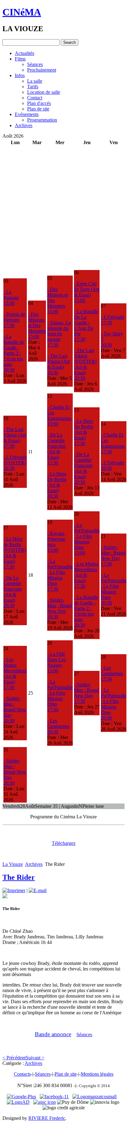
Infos (20, 75)
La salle (34, 81)
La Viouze (12, 864)
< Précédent (14, 1057)
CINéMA (21, 12)
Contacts (22, 1074)
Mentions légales (97, 1074)
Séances (35, 64)
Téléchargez (64, 843)
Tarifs (32, 86)
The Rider (18, 877)
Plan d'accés (39, 103)
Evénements (27, 114)
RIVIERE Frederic (46, 1118)
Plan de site (38, 108)
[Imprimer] (13, 890)
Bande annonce (53, 1034)
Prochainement (41, 70)
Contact (34, 97)
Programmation (42, 120)
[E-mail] (38, 890)
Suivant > (35, 1057)
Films (20, 58)
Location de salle (43, 92)
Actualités (24, 53)
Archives (23, 125)
